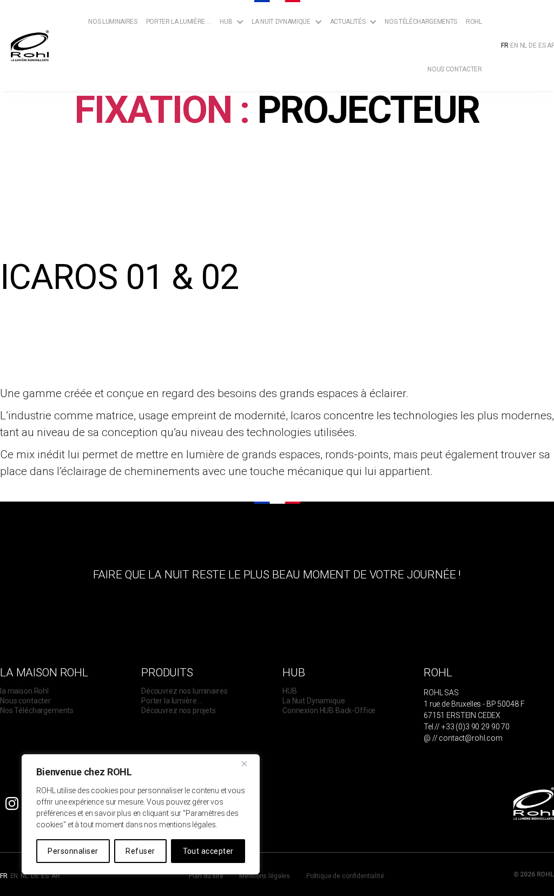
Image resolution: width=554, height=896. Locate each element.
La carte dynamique (289, 64)
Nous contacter (454, 69)
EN (514, 45)
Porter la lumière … (179, 21)
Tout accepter (208, 851)
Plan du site (206, 876)
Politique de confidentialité (345, 876)
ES (542, 45)
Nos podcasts (358, 74)
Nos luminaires (112, 21)
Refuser (140, 851)
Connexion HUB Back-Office (328, 710)
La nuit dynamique (281, 21)
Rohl (474, 21)
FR (505, 45)
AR (55, 876)
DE (533, 45)
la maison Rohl (24, 691)
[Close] (248, 763)
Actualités (348, 21)
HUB (289, 691)
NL (523, 45)
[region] (141, 814)
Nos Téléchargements (421, 21)
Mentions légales (264, 876)
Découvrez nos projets (178, 710)
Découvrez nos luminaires (184, 691)
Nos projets (355, 64)
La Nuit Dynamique (313, 700)
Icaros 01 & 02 (119, 277)
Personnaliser (73, 851)
